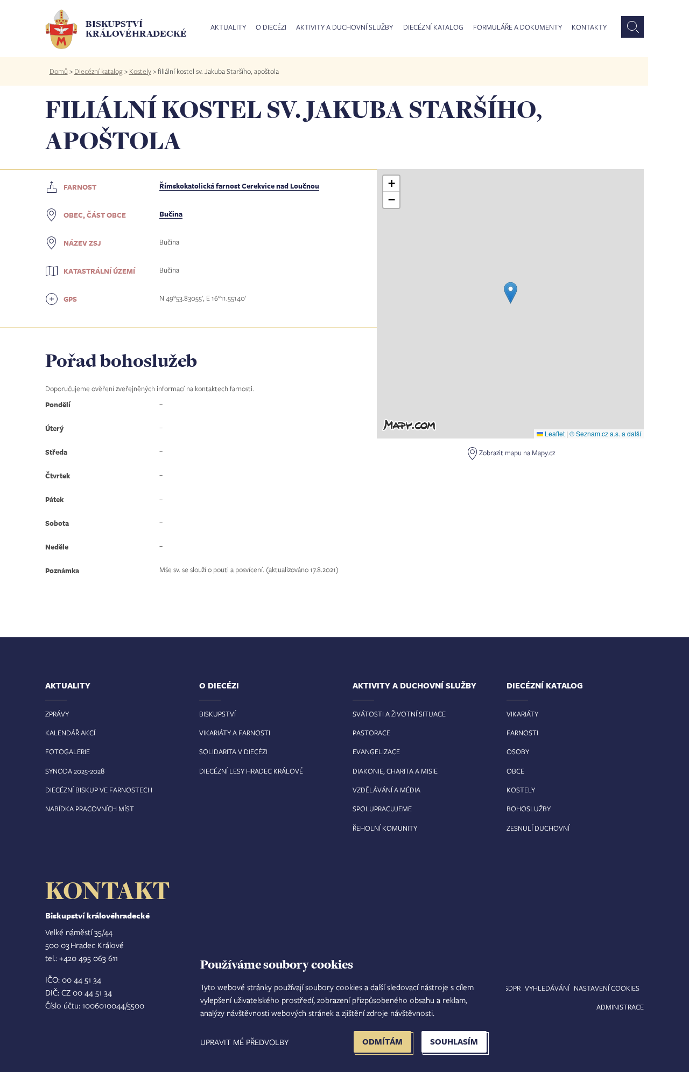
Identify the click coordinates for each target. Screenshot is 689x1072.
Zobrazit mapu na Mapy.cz (517, 452)
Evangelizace (376, 751)
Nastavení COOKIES (606, 988)
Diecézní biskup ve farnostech (98, 790)
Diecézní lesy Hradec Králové (251, 771)
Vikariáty (522, 714)
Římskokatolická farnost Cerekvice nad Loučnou (239, 186)
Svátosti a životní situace (399, 714)
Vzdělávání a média (386, 790)
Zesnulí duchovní (538, 828)
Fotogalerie (67, 751)
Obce (515, 771)
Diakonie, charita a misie (395, 771)
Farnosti (522, 732)
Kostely (140, 71)
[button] (510, 293)
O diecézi (271, 27)
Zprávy (57, 714)
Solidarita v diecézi (233, 751)
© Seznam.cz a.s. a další (605, 433)
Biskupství (217, 714)
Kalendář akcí (70, 732)
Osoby (518, 751)
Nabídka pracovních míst (89, 808)
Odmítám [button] (382, 1041)
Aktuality (228, 27)
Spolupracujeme (382, 808)
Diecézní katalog (433, 27)
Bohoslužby (529, 808)
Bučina (170, 214)
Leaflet (554, 433)
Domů (59, 71)
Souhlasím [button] (454, 1041)
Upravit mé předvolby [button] (244, 1041)
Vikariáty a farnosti (234, 732)
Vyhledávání (547, 988)
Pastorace (371, 732)
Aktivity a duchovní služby (344, 27)
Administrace (620, 1007)
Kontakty (589, 27)
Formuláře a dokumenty (517, 27)
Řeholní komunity (385, 828)
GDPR (512, 988)
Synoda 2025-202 (73, 771)
